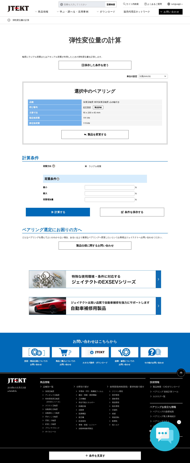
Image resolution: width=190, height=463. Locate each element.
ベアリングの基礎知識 (163, 411)
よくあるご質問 (154, 4)
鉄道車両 (82, 421)
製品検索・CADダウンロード (166, 386)
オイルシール (50, 431)
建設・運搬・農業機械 (87, 395)
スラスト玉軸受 (51, 405)
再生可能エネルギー (87, 402)
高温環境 (115, 402)
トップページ (8, 20)
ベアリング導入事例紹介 (164, 416)
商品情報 (43, 11)
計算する (58, 212)
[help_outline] (53, 166)
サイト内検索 (132, 4)
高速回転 (115, 417)
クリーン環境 (117, 391)
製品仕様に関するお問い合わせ (95, 245)
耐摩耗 (114, 421)
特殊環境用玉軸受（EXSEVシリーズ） (53, 400)
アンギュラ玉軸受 (52, 395)
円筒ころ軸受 (50, 420)
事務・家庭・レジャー (87, 424)
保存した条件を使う (95, 65)
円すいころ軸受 (51, 416)
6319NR (87, 107)
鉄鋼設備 (82, 406)
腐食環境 (115, 398)
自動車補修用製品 (86, 428)
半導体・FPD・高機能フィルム (91, 391)
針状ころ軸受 (50, 424)
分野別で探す (82, 386)
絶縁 (114, 413)
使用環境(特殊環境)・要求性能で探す (127, 386)
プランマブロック (52, 428)
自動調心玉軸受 (51, 409)
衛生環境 (115, 406)
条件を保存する (132, 212)
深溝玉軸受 (49, 391)
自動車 (81, 410)
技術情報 (154, 382)
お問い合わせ (171, 11)
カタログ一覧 (159, 396)
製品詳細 (98, 107)
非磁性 (114, 410)
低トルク (115, 424)
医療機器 (82, 413)
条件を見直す (95, 455)
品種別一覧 (48, 386)
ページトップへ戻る (181, 373)
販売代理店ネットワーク (137, 11)
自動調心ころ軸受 (52, 413)
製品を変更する (95, 134)
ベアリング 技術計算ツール (165, 391)
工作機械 (82, 398)
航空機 (81, 417)
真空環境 (115, 395)
